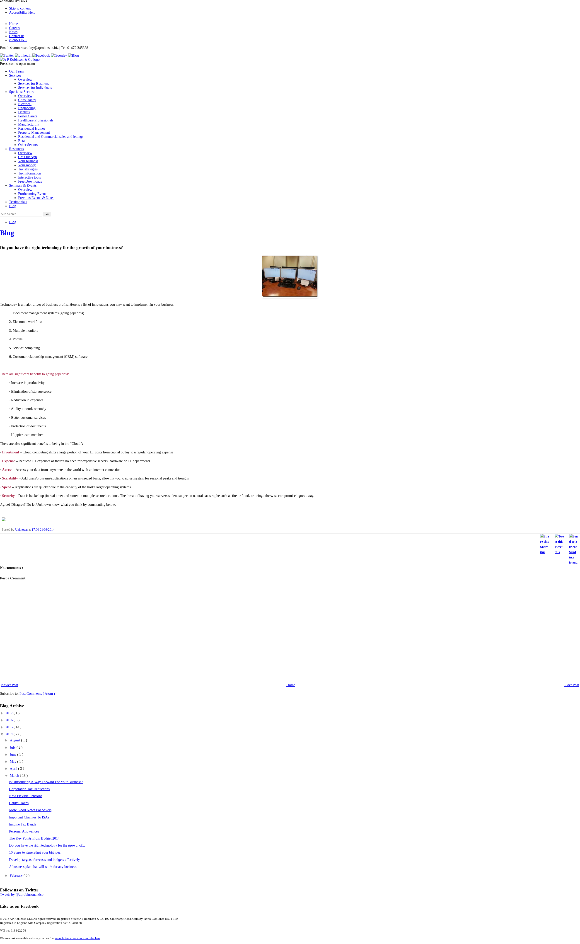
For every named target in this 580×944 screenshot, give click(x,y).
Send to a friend (573, 557)
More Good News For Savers (30, 810)
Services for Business (33, 83)
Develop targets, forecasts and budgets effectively (44, 860)
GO (47, 214)
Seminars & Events (22, 185)
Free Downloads (30, 181)
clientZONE (18, 40)
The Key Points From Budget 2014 (34, 838)
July (13, 747)
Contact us (16, 36)
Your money (27, 165)
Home (13, 24)
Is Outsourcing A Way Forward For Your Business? (46, 782)
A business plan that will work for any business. (43, 867)
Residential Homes (31, 128)
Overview (25, 79)
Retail (22, 141)
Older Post (571, 685)
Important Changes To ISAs (29, 817)
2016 (9, 720)
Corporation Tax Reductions (29, 789)
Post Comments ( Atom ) (37, 693)
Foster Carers (27, 116)
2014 (9, 734)
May (13, 761)
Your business (28, 161)
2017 (9, 713)
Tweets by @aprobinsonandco (22, 894)
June (13, 754)
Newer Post (9, 685)
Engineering (27, 108)
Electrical (24, 104)
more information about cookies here (77, 938)
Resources (16, 149)
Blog (12, 206)
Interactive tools (29, 177)
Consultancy (27, 100)
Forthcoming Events (32, 194)
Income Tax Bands (22, 824)
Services (15, 75)
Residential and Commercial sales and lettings (50, 136)
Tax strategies (28, 169)
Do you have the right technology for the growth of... (47, 845)
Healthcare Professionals (35, 120)
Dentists (24, 112)
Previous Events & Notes (36, 198)
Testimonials (18, 202)
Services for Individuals (35, 88)
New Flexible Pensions (25, 796)
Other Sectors (28, 145)
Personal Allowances (24, 831)
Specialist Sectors (21, 92)
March (15, 775)
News (13, 32)
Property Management (34, 132)
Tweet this (559, 549)
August (15, 740)
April (14, 768)
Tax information (29, 173)
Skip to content (20, 8)
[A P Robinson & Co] (20, 59)
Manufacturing (28, 124)
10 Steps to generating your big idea (34, 852)
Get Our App (27, 157)
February (17, 875)
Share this (544, 549)
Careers (14, 28)
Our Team (16, 71)
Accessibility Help (22, 12)
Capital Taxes (19, 803)
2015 (9, 727)
